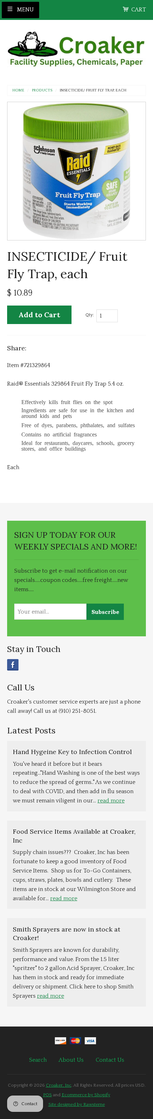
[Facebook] (13, 664)
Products (42, 90)
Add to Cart (39, 314)
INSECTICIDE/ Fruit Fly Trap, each (93, 90)
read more (111, 800)
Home (18, 90)
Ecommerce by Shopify (86, 1094)
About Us (71, 1060)
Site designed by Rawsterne (76, 1104)
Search (38, 1060)
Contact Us (110, 1060)
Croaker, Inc (59, 1085)
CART (138, 9)
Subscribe (105, 611)
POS (47, 1094)
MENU (25, 9)
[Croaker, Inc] (76, 47)
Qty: (89, 314)
